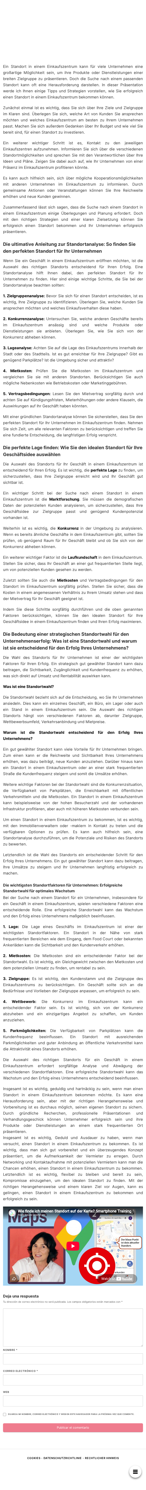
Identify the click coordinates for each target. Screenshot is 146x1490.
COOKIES (34, 1458)
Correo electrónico (20, 1370)
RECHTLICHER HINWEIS (102, 1458)
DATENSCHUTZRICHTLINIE (63, 1458)
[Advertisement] (73, 31)
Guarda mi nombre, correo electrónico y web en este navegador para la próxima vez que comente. (71, 1414)
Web (6, 1391)
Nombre (10, 1349)
